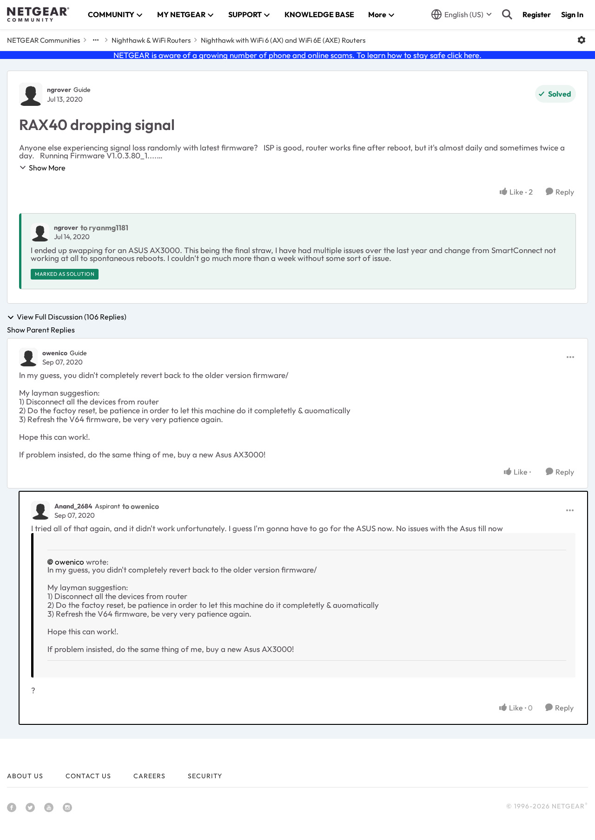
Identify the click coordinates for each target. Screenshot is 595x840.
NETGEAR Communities (43, 40)
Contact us (88, 776)
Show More (47, 167)
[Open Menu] (581, 39)
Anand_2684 (73, 506)
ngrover (59, 89)
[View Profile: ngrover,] (40, 232)
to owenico (140, 506)
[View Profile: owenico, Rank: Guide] (28, 357)
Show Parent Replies (41, 329)
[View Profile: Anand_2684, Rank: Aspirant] (40, 510)
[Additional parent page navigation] (95, 39)
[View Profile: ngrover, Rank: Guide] (30, 94)
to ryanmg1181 (104, 227)
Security (205, 776)
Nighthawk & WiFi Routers (151, 40)
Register (536, 14)
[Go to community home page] (38, 14)
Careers (149, 776)
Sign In (572, 14)
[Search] (507, 14)
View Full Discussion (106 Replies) (71, 317)
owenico (54, 353)
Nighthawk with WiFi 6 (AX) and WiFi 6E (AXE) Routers (283, 40)
